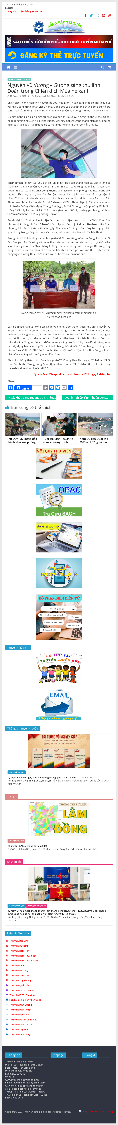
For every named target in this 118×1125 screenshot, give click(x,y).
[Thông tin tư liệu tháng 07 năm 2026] (59, 803)
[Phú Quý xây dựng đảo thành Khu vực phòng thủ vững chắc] (22, 414)
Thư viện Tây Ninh (19, 1029)
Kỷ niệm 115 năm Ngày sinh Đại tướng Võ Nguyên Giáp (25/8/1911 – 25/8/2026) (50, 777)
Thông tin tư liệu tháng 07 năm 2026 (25, 11)
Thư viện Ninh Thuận (20, 1024)
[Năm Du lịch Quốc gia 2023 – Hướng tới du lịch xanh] (95, 414)
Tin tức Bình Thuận (66, 96)
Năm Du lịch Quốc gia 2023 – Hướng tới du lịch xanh (93, 442)
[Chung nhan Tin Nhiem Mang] (96, 1111)
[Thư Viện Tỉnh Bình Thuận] (8, 67)
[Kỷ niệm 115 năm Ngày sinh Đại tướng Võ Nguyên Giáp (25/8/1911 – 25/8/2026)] (59, 735)
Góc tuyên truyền (16, 772)
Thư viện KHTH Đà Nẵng (22, 995)
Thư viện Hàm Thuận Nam (23, 960)
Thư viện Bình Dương (20, 1004)
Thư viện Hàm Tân (19, 950)
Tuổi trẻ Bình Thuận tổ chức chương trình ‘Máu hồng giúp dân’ (58, 442)
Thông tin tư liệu (16, 840)
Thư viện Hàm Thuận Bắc (22, 955)
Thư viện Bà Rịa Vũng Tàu (23, 1019)
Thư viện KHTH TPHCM (21, 990)
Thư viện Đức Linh (19, 945)
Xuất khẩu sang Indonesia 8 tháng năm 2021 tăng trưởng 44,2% (29, 400)
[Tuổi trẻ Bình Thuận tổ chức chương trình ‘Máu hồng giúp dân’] (59, 414)
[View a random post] (109, 67)
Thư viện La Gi (17, 965)
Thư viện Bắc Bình (18, 940)
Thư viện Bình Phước (20, 1009)
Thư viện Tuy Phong (20, 980)
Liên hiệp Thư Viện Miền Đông (25, 999)
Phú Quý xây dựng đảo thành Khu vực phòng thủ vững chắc (22, 442)
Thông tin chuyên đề (37, 905)
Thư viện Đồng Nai (19, 1014)
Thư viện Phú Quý (18, 970)
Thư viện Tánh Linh (19, 975)
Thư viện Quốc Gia (19, 985)
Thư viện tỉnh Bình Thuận (46, 96)
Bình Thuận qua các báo (19, 79)
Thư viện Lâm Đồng (19, 1034)
